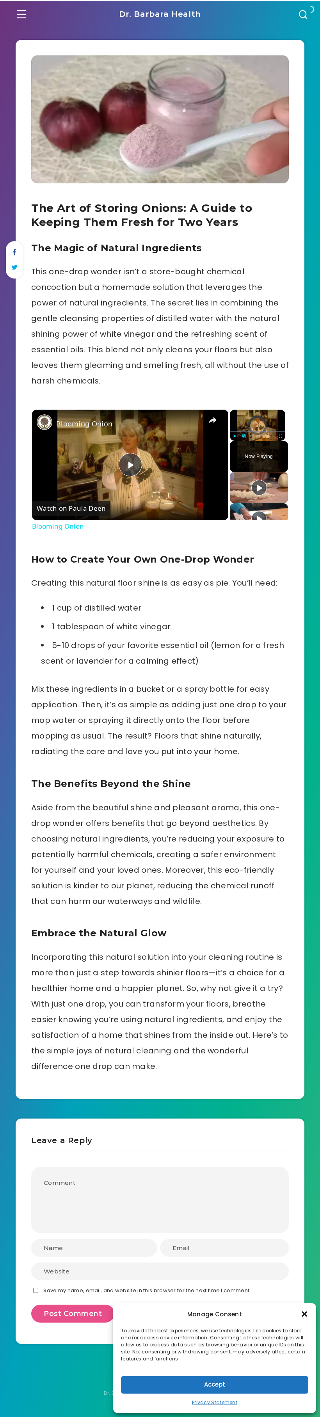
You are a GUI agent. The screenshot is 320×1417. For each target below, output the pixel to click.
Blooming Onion (84, 423)
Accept (214, 1384)
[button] (304, 1314)
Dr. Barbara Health (160, 14)
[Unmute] (244, 436)
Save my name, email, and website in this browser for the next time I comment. (147, 1290)
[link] (44, 422)
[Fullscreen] (280, 436)
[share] (213, 420)
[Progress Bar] (257, 431)
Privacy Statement (214, 1402)
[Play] (234, 436)
